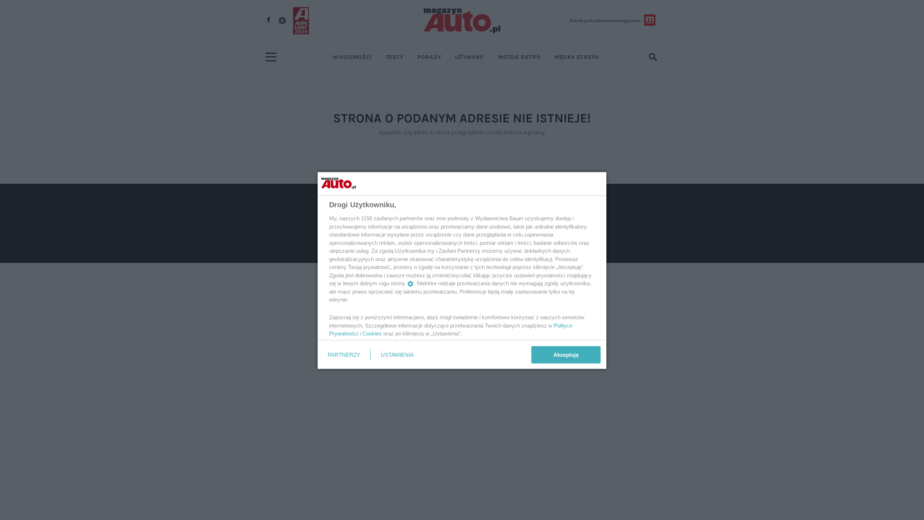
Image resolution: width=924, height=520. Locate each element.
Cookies (372, 333)
